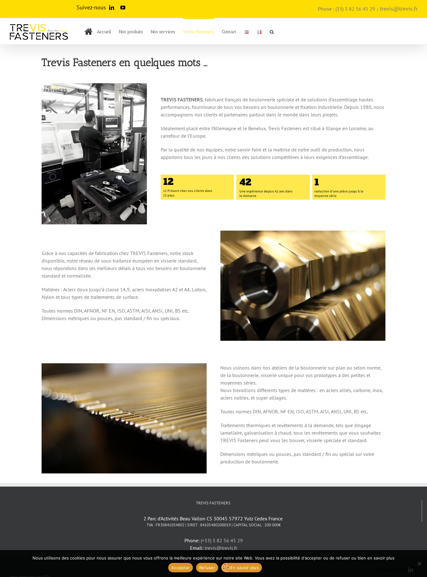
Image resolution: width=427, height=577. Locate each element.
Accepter (180, 567)
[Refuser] (419, 563)
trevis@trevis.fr (399, 8)
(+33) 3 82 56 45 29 (222, 540)
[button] (272, 31)
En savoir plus (244, 567)
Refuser (207, 567)
